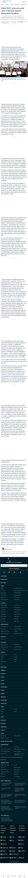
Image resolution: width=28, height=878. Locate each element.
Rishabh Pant (3, 603)
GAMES (2, 739)
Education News (17, 655)
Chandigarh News (4, 613)
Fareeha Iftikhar (5, 22)
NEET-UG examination (7, 233)
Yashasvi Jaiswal (17, 601)
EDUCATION (3, 648)
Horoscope (3, 645)
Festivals (15, 663)
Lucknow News (17, 620)
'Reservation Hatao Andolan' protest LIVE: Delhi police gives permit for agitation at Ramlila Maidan (7, 826)
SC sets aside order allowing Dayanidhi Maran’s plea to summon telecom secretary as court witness (7, 808)
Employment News (18, 653)
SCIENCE (2, 696)
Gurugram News (17, 616)
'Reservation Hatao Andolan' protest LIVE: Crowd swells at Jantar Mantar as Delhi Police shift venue (7, 814)
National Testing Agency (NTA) (14, 113)
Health (2, 665)
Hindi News (16, 780)
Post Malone (16, 753)
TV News (16, 637)
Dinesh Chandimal (4, 606)
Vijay (2, 753)
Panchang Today (4, 760)
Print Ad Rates (13, 836)
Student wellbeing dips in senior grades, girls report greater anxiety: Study (20, 807)
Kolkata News (3, 620)
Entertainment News (5, 778)
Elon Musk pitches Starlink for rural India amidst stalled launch (6, 790)
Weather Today (13, 834)
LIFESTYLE (3, 658)
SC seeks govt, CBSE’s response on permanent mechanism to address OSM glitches (20, 796)
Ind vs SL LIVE (17, 603)
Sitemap (2, 839)
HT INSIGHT (3, 726)
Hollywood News (17, 633)
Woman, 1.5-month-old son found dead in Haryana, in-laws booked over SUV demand (7, 802)
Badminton (3, 715)
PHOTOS (2, 683)
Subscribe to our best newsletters (14, 567)
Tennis (15, 717)
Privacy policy (3, 834)
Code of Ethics (22, 836)
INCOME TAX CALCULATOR (6, 747)
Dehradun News (17, 613)
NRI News (3, 782)
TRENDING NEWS (4, 751)
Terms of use (21, 832)
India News (16, 4)
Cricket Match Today (18, 594)
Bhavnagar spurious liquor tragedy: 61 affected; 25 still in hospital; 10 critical (20, 790)
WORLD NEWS (4, 585)
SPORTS (2, 713)
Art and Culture (4, 661)
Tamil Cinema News (18, 635)
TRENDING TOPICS (5, 769)
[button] (1, 1)
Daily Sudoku (3, 742)
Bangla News (16, 778)
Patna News (3, 625)
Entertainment (23, 4)
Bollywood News (4, 633)
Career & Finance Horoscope (20, 755)
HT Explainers (17, 782)
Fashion (2, 663)
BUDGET (2, 690)
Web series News (4, 639)
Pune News (16, 625)
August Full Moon (17, 757)
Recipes (15, 665)
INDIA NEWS (3, 589)
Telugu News (3, 780)
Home (2, 4)
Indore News (3, 618)
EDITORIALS (3, 703)
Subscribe (24, 1)
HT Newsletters (22, 834)
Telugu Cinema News (5, 637)
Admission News (4, 651)
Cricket (11, 4)
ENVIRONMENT (4, 693)
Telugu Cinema (17, 776)
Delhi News (3, 616)
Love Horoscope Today (5, 757)
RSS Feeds (12, 839)
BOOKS (2, 723)
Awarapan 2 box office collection (7, 763)
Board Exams (16, 651)
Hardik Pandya (4, 601)
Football (15, 715)
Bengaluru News (4, 611)
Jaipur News (16, 618)
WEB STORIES (4, 673)
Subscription (3, 836)
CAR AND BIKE (4, 706)
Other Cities (16, 627)
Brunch (15, 661)
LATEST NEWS (4, 582)
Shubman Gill (3, 599)
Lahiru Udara (16, 606)
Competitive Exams (4, 653)
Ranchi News (3, 627)
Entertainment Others (18, 639)
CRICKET (2, 592)
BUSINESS (3, 680)
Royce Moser (3, 765)
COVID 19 (3, 736)
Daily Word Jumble (4, 744)
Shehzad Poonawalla (18, 763)
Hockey (2, 717)
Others (2, 720)
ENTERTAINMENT (4, 630)
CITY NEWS (3, 609)
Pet (1, 670)
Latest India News (6, 787)
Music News (3, 635)
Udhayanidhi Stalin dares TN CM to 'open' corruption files (20, 801)
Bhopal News (16, 611)
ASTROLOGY (3, 643)
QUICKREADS (4, 733)
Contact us (12, 832)
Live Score (3, 773)
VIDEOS (2, 686)
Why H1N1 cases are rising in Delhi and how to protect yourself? (20, 813)
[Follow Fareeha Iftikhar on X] (10, 22)
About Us (2, 832)
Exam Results (3, 655)
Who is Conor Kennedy (5, 755)
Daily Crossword (17, 742)
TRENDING (3, 676)
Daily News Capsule (5, 570)
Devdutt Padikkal (17, 599)
